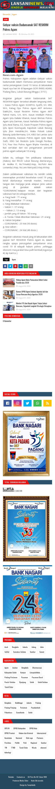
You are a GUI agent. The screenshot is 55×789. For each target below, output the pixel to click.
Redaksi (11, 777)
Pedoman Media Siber (20, 780)
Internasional (41, 733)
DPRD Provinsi (10, 733)
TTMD (13, 747)
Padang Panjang (10, 707)
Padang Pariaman (11, 677)
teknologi (8, 752)
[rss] (47, 403)
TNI (6, 747)
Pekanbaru (8, 712)
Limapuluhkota (35, 672)
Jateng (34, 647)
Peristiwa (8, 743)
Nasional (19, 738)
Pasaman (24, 677)
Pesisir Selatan (10, 682)
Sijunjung (22, 682)
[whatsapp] (37, 403)
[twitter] (27, 403)
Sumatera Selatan (19, 652)
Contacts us (21, 777)
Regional (34, 743)
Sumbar (32, 652)
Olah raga (29, 738)
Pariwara (40, 738)
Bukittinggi (19, 703)
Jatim (42, 647)
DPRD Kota (33, 728)
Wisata (34, 747)
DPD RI (7, 728)
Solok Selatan (43, 682)
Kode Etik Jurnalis (37, 780)
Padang (38, 703)
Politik (17, 743)
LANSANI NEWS (11, 34)
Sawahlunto (20, 712)
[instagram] (17, 403)
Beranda (6, 14)
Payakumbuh (35, 707)
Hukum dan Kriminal (26, 733)
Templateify (31, 785)
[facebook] (8, 403)
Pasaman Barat (37, 677)
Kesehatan (8, 738)
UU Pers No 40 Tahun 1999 (37, 777)
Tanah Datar (9, 687)
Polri (25, 743)
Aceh (6, 647)
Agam (14, 14)
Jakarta (25, 647)
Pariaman (23, 707)
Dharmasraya (37, 667)
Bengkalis (25, 667)
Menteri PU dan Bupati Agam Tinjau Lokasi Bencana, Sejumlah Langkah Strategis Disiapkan (33, 305)
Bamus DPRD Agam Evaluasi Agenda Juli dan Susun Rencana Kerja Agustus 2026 (32, 293)
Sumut (41, 652)
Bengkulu (15, 647)
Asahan (15, 667)
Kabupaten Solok (10, 672)
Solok (32, 682)
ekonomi (43, 747)
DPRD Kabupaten (19, 728)
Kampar (23, 672)
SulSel (7, 652)
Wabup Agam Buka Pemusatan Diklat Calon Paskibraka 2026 (31, 281)
